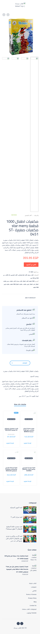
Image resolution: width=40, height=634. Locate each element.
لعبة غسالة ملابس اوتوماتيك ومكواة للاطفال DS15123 (11, 469)
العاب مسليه (30, 275)
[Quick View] (31, 440)
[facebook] (21, 623)
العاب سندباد (19, 281)
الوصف (24, 363)
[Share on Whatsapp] (3, 297)
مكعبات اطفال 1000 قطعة (16, 284)
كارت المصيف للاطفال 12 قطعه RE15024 (11, 429)
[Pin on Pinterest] (7, 297)
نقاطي (34, 590)
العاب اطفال (25, 281)
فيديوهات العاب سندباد (29, 609)
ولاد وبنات (36, 215)
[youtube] (18, 623)
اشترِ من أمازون (31, 264)
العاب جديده (32, 583)
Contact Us (33, 605)
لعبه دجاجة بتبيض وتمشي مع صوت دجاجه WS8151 (28, 430)
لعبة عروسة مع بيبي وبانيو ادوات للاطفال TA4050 (28, 469)
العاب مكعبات (13, 281)
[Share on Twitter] (11, 297)
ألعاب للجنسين (28, 215)
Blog (35, 602)
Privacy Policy (32, 598)
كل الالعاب (7, 275)
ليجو (28, 284)
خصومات (33, 587)
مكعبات (24, 284)
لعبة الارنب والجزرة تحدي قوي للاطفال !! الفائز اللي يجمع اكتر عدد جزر (14, 538)
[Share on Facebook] (15, 297)
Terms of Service (31, 594)
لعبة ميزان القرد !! (16, 517)
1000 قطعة (31, 281)
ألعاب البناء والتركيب (22, 275)
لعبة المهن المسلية (16, 507)
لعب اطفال (32, 284)
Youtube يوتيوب (31, 613)
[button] (36, 4)
